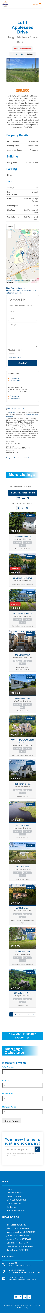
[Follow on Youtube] (25, 1297)
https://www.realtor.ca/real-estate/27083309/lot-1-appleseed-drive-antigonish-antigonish (21, 290)
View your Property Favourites (22, 1036)
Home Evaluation (14, 1204)
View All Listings (14, 1196)
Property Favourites (16, 1211)
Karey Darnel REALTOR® (18, 1250)
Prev (8, 70)
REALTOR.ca (13, 412)
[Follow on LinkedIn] (29, 1297)
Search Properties (15, 1193)
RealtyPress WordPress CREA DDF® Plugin (19, 458)
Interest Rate (7, 1093)
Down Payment (8, 1080)
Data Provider (10, 446)
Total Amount (8, 1067)
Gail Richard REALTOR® (17, 1243)
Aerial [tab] (10, 226)
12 (18, 508)
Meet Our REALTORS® (16, 1200)
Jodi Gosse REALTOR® (16, 1225)
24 (22, 508)
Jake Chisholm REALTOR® (18, 1229)
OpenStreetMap (18, 280)
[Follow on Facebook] (20, 1297)
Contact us (11, 1207)
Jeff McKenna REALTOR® (18, 1236)
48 (27, 508)
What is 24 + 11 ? (15, 350)
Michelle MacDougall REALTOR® (21, 1232)
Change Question (14, 357)
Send (21, 363)
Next (37, 70)
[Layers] (34, 233)
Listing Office (10, 450)
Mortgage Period (9, 1107)
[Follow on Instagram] (16, 1297)
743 (28, 1014)
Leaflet (9, 280)
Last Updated (10, 441)
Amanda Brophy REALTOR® (19, 1239)
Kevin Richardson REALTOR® (20, 1247)
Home (9, 1189)
